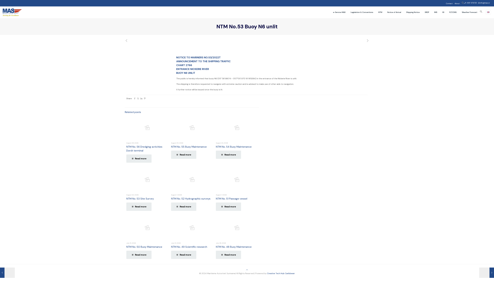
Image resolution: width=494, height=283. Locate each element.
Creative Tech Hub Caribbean (281, 273)
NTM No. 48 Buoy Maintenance (234, 246)
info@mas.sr (485, 3)
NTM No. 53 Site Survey (140, 198)
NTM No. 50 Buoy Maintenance (144, 246)
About (457, 3)
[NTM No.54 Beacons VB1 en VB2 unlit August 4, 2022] (486, 273)
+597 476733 (471, 3)
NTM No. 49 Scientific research (189, 246)
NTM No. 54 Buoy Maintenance (234, 146)
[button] (463, 3)
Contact (449, 3)
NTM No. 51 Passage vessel (231, 198)
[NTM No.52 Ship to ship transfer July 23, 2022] (7, 273)
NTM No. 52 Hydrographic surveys (190, 198)
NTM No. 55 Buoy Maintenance (189, 146)
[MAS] (12, 12)
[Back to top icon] (247, 269)
